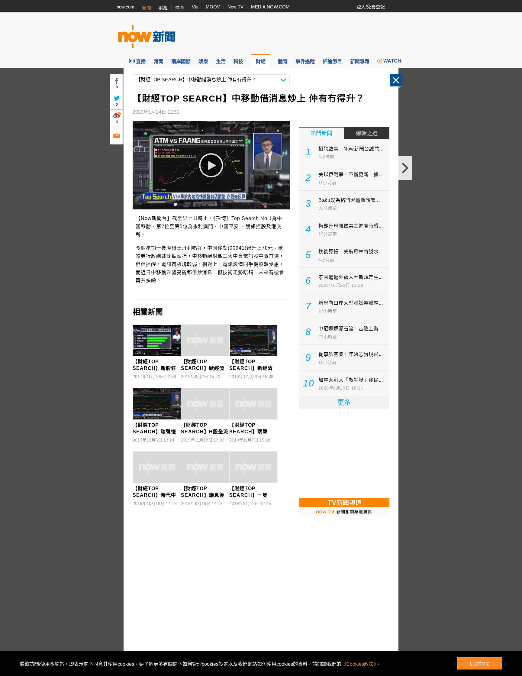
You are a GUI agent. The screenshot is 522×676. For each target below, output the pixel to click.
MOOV (213, 6)
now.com (125, 6)
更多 (344, 402)
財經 (163, 7)
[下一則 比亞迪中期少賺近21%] (405, 168)
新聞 (146, 7)
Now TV (235, 6)
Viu (195, 6)
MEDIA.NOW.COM (270, 6)
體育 (179, 7)
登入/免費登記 (370, 6)
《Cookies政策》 (358, 664)
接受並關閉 (479, 663)
